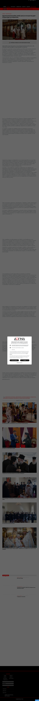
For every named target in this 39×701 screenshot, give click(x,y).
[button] (19, 349)
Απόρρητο (37, 700)
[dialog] (19, 350)
